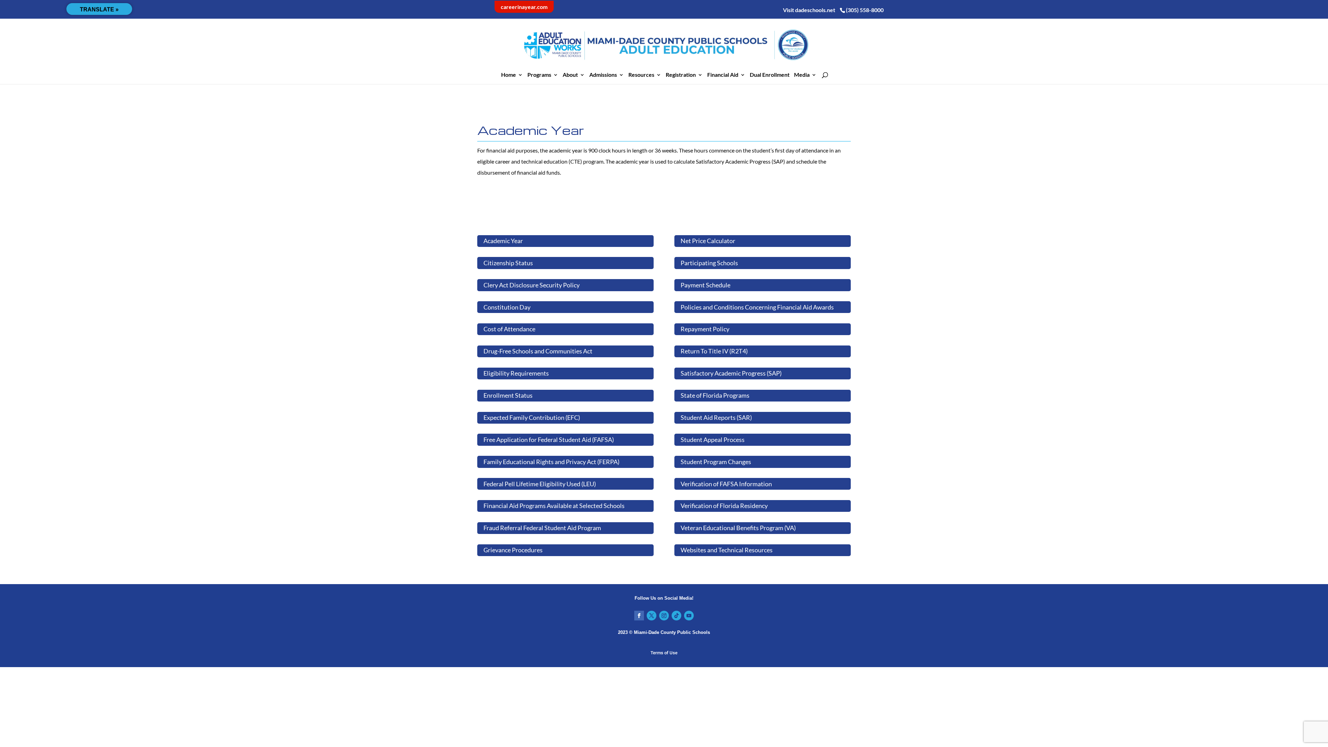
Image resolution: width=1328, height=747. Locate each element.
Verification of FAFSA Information (726, 484)
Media (802, 75)
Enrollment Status (508, 395)
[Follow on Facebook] (639, 615)
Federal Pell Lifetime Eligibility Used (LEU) (539, 484)
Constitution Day (507, 307)
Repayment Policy (705, 329)
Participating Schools (709, 263)
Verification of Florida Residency (724, 505)
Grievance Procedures (513, 550)
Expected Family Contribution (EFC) (531, 417)
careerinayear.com (524, 6)
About (570, 75)
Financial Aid (722, 75)
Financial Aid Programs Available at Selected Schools (554, 505)
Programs (539, 75)
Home (508, 75)
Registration (681, 75)
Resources (641, 75)
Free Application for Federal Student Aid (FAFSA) (548, 439)
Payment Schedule (705, 285)
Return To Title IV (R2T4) (714, 351)
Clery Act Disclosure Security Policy (531, 285)
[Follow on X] (651, 615)
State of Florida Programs (715, 395)
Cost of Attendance (509, 329)
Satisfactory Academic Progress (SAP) (731, 373)
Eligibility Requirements (516, 373)
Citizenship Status (508, 263)
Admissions (603, 75)
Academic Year (503, 241)
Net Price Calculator (708, 241)
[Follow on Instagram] (664, 615)
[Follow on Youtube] (689, 615)
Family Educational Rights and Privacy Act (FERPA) (551, 461)
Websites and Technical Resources (727, 550)
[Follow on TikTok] (676, 615)
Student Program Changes (716, 461)
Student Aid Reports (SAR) (716, 417)
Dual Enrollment (770, 75)
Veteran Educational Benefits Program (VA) (738, 528)
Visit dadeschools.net (809, 10)
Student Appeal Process (713, 439)
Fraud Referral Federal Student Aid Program (542, 528)
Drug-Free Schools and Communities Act (537, 351)
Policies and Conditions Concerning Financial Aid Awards (757, 307)
